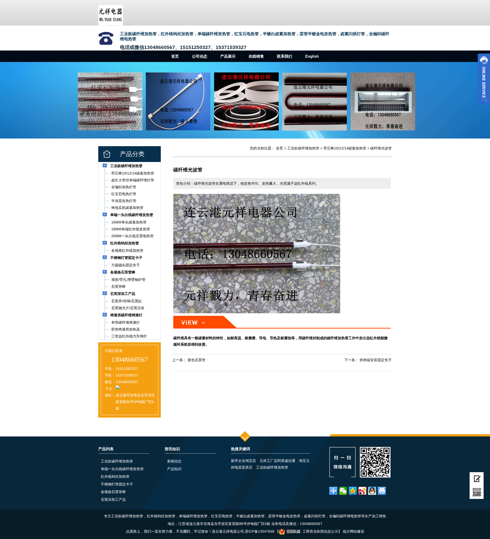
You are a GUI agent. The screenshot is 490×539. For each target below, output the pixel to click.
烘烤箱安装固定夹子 (376, 360)
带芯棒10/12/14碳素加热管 (344, 148)
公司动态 (199, 56)
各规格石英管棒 (113, 492)
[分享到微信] (343, 491)
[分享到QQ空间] (353, 491)
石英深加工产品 (113, 499)
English (312, 56)
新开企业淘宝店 (243, 461)
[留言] (477, 479)
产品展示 (228, 56)
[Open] (484, 79)
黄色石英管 (196, 360)
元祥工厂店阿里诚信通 (277, 461)
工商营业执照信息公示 (320, 531)
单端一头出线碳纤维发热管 (122, 469)
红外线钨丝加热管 (115, 476)
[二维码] (477, 492)
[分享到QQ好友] (372, 491)
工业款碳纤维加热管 (303, 148)
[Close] (484, 107)
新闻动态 (174, 461)
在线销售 (256, 56)
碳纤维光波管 (381, 148)
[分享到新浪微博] (362, 491)
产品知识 (174, 469)
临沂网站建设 (353, 531)
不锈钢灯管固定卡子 (117, 484)
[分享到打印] (382, 491)
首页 (175, 56)
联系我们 (284, 56)
